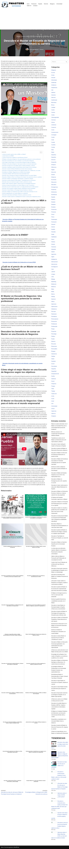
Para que (53, 311)
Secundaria (54, 366)
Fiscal (52, 214)
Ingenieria (53, 254)
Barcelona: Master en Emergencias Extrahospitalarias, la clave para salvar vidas (59, 525)
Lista (52, 276)
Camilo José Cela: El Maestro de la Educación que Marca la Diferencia (59, 564)
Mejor (52, 289)
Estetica (53, 199)
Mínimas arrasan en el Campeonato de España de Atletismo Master (57, 433)
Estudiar (53, 202)
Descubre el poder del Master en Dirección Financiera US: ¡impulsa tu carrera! (59, 727)
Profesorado (54, 326)
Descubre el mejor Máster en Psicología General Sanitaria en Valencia (17, 190)
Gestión (53, 229)
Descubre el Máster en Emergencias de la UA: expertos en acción (59, 480)
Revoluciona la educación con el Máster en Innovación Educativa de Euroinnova (59, 625)
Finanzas (53, 212)
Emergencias (54, 187)
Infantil (53, 251)
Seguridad (53, 371)
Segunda (53, 368)
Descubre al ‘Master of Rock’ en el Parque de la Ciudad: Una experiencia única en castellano (22, 177)
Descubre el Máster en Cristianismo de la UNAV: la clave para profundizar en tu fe (19, 191)
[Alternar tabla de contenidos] (40, 152)
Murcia (53, 294)
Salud (52, 358)
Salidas (53, 356)
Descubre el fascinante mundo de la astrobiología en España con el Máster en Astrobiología (59, 570)
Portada (18, 36)
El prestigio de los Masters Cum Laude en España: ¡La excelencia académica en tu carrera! (59, 656)
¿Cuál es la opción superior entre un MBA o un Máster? (14, 154)
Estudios (53, 204)
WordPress (16, 847)
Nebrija (53, 296)
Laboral (53, 271)
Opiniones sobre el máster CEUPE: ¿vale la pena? (62, 795)
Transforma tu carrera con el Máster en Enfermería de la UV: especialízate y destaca (58, 439)
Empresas (53, 189)
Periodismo (54, 316)
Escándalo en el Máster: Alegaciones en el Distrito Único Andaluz (16, 172)
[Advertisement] (34, 19)
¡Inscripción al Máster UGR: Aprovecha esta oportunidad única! (15, 173)
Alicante (53, 77)
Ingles (52, 256)
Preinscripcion (54, 319)
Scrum (52, 363)
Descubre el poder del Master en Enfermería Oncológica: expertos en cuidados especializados (59, 531)
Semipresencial (55, 373)
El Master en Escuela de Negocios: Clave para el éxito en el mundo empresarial (19, 163)
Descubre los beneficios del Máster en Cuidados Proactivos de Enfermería (59, 576)
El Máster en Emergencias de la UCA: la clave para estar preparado (59, 594)
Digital (52, 169)
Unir (52, 403)
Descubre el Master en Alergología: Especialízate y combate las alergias (17, 178)
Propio (53, 329)
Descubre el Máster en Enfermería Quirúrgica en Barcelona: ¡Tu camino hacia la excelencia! (59, 662)
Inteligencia (54, 259)
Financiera (53, 209)
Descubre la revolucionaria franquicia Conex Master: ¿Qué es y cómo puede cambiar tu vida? (58, 775)
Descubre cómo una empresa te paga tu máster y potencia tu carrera (17, 181)
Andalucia (53, 85)
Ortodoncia (54, 309)
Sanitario (53, 361)
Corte (52, 139)
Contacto (35, 5)
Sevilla (53, 376)
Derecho (46, 3)
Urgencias (53, 411)
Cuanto (53, 142)
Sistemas (53, 378)
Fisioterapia (54, 219)
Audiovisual (54, 100)
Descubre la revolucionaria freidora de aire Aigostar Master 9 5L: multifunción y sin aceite (21, 170)
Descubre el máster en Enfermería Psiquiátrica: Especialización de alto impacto (59, 619)
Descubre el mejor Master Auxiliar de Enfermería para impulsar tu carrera (59, 688)
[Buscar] (66, 61)
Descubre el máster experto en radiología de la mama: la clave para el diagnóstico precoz (21, 196)
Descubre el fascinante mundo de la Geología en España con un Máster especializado (59, 694)
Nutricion (53, 299)
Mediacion (53, 284)
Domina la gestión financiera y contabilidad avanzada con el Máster (58, 601)
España (40, 3)
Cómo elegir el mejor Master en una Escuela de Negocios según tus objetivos (18, 162)
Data (52, 149)
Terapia (53, 386)
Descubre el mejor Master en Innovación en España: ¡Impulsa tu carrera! (59, 682)
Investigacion (54, 266)
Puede (53, 338)
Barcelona (53, 102)
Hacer (52, 239)
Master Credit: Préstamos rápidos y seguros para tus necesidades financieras (18, 183)
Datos (52, 152)
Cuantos (53, 144)
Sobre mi (29, 5)
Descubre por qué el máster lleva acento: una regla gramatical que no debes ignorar (20, 186)
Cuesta (53, 147)
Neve (2, 847)
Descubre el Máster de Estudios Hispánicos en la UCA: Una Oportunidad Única (59, 474)
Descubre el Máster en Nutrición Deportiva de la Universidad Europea (59, 544)
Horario (53, 244)
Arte (52, 90)
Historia (53, 241)
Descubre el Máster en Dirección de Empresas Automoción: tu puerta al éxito (59, 454)
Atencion (53, 97)
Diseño (53, 174)
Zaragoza (53, 416)
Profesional (54, 323)
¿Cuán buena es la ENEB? (8, 155)
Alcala (52, 75)
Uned (52, 401)
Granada (53, 231)
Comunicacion (54, 132)
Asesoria (53, 95)
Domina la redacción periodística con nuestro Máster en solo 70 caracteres (18, 185)
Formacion (33, 3)
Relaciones (54, 346)
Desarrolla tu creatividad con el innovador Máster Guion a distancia (58, 721)
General (41, 49)
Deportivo (53, 157)
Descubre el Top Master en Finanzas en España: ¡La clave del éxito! (59, 537)
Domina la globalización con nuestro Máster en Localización (15, 193)
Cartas (53, 115)
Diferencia (53, 167)
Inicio (28, 3)
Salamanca (54, 353)
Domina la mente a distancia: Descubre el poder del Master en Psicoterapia (59, 468)
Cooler (53, 137)
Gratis (52, 234)
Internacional (54, 261)
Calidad (53, 107)
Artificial (53, 92)
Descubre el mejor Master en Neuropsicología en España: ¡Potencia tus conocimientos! (58, 607)
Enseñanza (54, 194)
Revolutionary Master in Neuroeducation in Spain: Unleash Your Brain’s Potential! (59, 676)
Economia (53, 179)
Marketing (53, 281)
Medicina (53, 286)
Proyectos (53, 331)
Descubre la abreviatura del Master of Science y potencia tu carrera (16, 194)
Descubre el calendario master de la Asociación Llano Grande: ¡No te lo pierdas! (19, 167)
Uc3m (52, 396)
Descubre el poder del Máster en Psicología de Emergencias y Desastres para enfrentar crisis (59, 613)
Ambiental (53, 82)
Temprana (53, 383)
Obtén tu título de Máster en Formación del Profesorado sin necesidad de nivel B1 (58, 558)
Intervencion (54, 264)
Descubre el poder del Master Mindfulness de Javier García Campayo (17, 168)
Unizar (53, 408)
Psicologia (53, 333)
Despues (53, 164)
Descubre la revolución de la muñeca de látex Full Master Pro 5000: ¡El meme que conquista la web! (59, 805)
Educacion (53, 182)
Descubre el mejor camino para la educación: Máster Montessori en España (59, 487)
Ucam (52, 398)
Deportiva (53, 154)
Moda (52, 291)
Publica (53, 336)
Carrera (53, 112)
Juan (52, 269)
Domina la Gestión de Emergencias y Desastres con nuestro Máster (58, 631)
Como (52, 129)
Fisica (52, 216)
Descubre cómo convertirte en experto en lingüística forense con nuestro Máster (19, 175)
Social (52, 381)
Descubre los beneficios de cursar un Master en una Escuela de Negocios (18, 160)
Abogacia (52, 3)
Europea (53, 207)
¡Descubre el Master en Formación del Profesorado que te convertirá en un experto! (59, 503)
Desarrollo (53, 162)
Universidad (59, 3)
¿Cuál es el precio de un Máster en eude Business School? (15, 157)
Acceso (53, 72)
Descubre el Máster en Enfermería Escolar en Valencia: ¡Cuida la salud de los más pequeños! (59, 493)
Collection (53, 124)
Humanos (53, 246)
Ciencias (53, 119)
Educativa (53, 184)
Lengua (53, 274)
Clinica (53, 122)
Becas (52, 105)
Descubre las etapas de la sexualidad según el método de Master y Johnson (18, 165)
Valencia (53, 413)
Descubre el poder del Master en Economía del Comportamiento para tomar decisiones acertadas (59, 588)
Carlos (53, 109)
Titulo (52, 388)
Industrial (53, 249)
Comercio (53, 127)
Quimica (53, 341)
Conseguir (53, 134)
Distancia (53, 177)
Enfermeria (54, 192)
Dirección (53, 172)
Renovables (54, 348)
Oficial (52, 301)
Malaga (53, 279)
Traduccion (54, 393)
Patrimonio (54, 314)
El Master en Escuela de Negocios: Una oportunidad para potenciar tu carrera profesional (21, 159)
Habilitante (54, 236)
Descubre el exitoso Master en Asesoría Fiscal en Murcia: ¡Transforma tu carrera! (58, 637)
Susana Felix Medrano (34, 49)
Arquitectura (54, 87)
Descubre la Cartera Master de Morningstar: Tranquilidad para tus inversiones (19, 180)
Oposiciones (54, 306)
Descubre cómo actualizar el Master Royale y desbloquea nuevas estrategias (18, 188)
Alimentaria (54, 80)
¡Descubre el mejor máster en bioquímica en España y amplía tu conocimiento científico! (59, 582)
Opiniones (53, 304)
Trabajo (53, 391)
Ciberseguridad (55, 117)
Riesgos (53, 351)
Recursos (53, 343)
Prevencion (54, 321)
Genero (53, 226)
